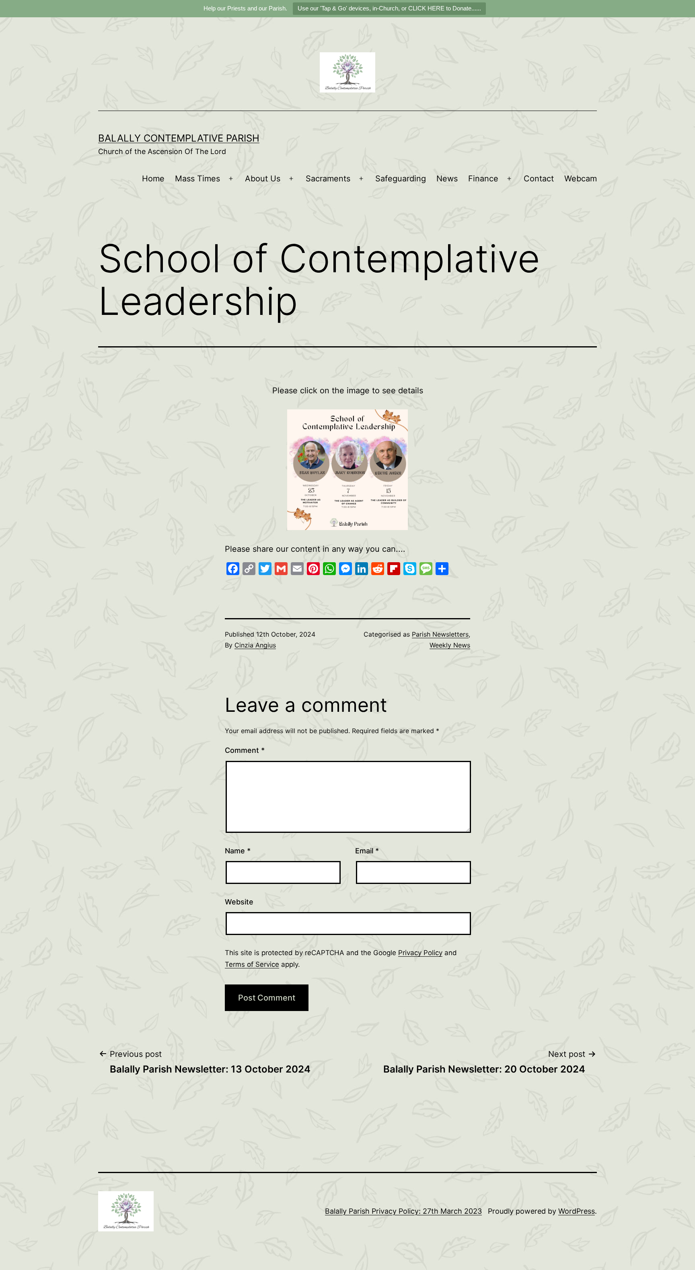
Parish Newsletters (440, 634)
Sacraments (328, 178)
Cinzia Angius (255, 645)
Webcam (580, 178)
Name (238, 851)
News (447, 178)
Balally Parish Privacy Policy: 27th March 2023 (403, 1211)
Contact (539, 178)
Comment (245, 750)
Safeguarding (400, 178)
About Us (262, 178)
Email (367, 851)
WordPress (576, 1211)
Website (239, 902)
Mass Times (197, 178)
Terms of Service (252, 964)
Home (153, 178)
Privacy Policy (420, 953)
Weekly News (450, 645)
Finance (483, 178)
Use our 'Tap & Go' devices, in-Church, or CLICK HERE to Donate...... (389, 8)
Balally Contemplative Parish (178, 138)
